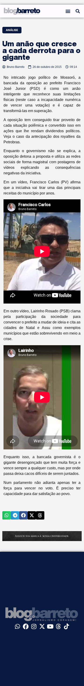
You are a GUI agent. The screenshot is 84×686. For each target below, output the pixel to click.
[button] (68, 11)
